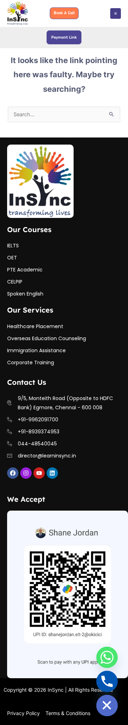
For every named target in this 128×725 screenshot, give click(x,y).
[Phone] (107, 681)
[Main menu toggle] (115, 13)
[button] (64, 13)
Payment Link (64, 37)
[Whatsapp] (107, 657)
